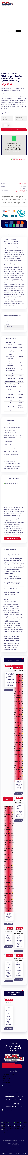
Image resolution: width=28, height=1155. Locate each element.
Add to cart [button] (9, 690)
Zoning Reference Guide (11, 424)
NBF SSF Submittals (9, 444)
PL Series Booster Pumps (11, 455)
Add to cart (14, 130)
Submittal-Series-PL (9, 458)
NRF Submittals (8, 441)
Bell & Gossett (23, 183)
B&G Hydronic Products (10, 451)
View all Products (12, 538)
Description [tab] (8, 235)
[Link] (16, 3)
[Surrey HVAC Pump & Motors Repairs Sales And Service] (7, 3)
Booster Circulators (21, 192)
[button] (24, 3)
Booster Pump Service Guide (12, 427)
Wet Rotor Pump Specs (10, 448)
